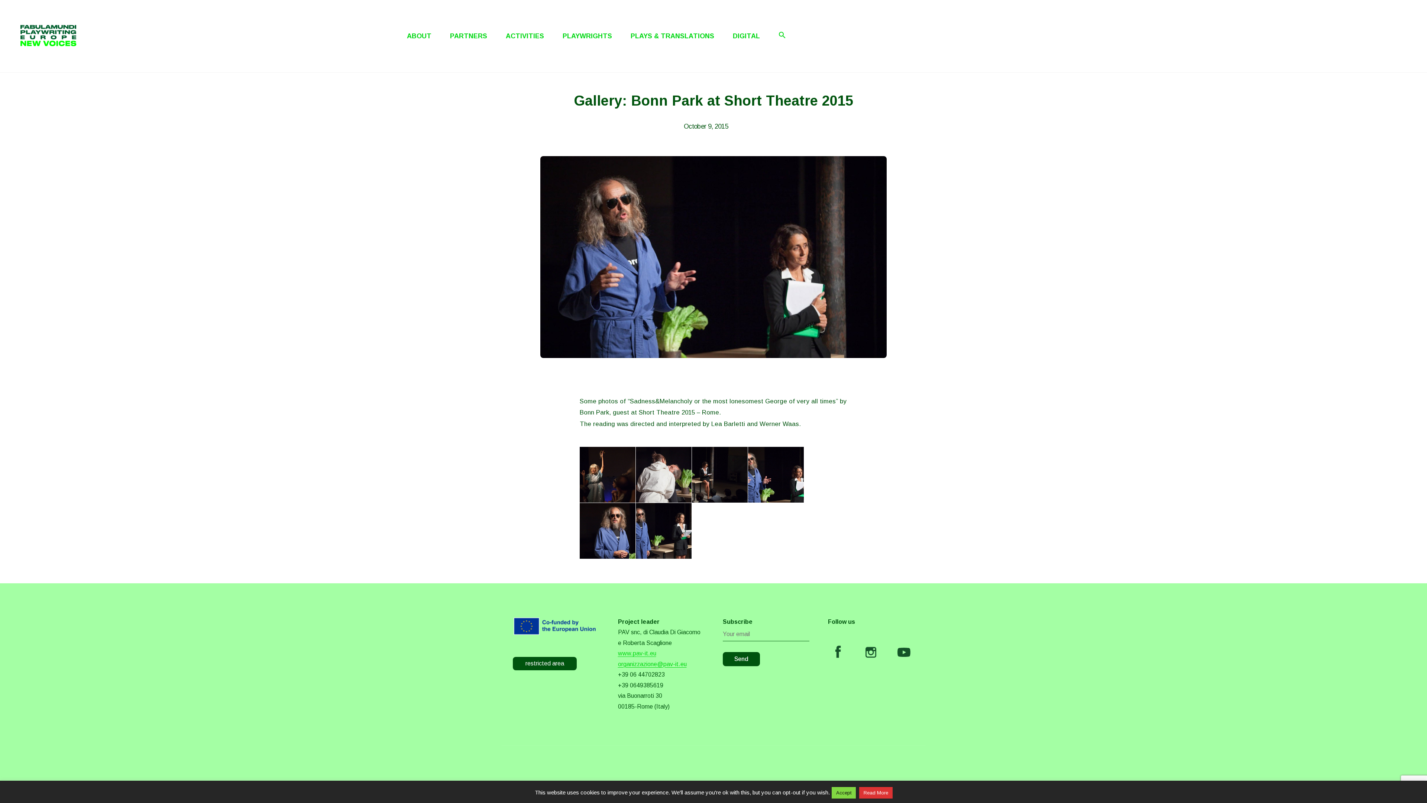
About (419, 36)
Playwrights (587, 36)
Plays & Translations (672, 36)
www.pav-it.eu (637, 653)
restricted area (544, 663)
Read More (876, 793)
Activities (525, 36)
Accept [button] (843, 793)
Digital (746, 36)
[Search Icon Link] (782, 35)
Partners (468, 36)
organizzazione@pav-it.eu (652, 664)
